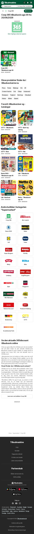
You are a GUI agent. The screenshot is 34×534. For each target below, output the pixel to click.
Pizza (3, 88)
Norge (27, 511)
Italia (11, 511)
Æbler (10, 98)
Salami (16, 98)
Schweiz (4, 509)
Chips (20, 91)
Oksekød (28, 95)
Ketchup (20, 95)
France (23, 509)
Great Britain (5, 511)
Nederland (22, 511)
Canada (29, 507)
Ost (14, 91)
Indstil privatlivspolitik (17, 523)
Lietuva (15, 511)
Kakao (4, 98)
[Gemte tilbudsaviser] (24, 2)
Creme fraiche (6, 91)
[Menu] (31, 2)
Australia (19, 507)
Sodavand (27, 91)
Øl (25, 88)
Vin (21, 88)
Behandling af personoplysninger (17, 530)
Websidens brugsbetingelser (17, 526)
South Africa (11, 513)
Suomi (18, 509)
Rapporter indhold (17, 454)
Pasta (9, 88)
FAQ (17, 447)
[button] (27, 2)
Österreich (13, 507)
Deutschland (11, 509)
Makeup (15, 88)
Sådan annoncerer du (17, 474)
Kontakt (17, 451)
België (24, 507)
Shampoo (5, 95)
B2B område (17, 477)
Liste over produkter (17, 461)
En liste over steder (17, 457)
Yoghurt (12, 95)
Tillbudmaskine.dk (22, 518)
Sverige (4, 513)
